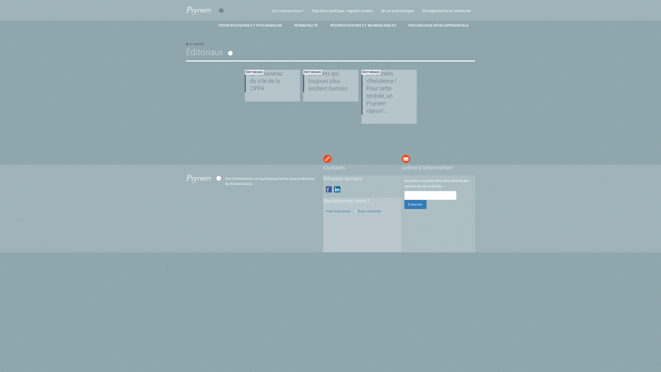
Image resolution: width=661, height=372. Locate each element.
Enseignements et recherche (446, 10)
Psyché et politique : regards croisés (342, 10)
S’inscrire (415, 204)
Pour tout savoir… (340, 211)
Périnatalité (306, 25)
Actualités (196, 44)
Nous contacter (369, 211)
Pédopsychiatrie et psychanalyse (250, 25)
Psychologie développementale (438, 25)
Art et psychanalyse (397, 10)
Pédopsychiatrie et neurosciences (363, 25)
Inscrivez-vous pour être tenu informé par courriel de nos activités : (436, 183)
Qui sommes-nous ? (288, 10)
